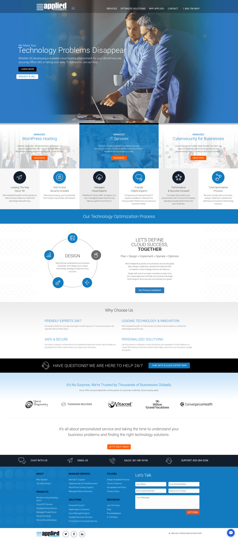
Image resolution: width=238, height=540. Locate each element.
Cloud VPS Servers (44, 504)
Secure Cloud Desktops (46, 520)
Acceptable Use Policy (116, 487)
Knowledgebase (114, 513)
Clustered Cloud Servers (46, 508)
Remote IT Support (77, 480)
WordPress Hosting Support (81, 487)
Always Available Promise (118, 480)
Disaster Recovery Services (80, 517)
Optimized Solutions (133, 8)
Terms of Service (114, 483)
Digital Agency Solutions (79, 509)
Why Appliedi (156, 8)
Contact (173, 8)
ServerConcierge (43, 516)
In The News (112, 517)
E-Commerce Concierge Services (83, 521)
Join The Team (113, 505)
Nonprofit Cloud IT (77, 505)
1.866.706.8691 (191, 8)
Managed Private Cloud (46, 512)
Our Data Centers (43, 483)
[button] (27, 69)
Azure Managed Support (79, 513)
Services (112, 8)
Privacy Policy (113, 491)
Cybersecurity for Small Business (83, 483)
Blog (109, 509)
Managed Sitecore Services (80, 491)
